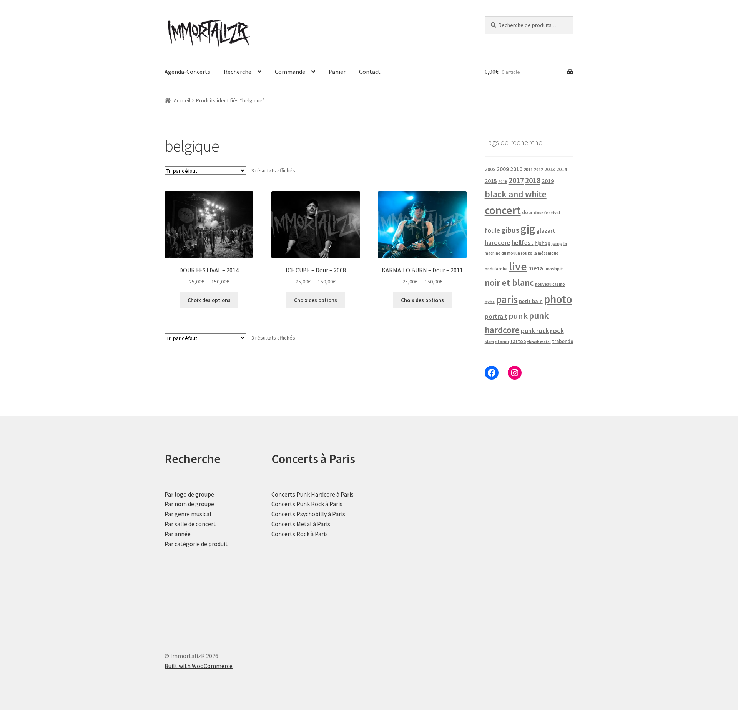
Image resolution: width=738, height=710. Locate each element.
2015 (491, 181)
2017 (516, 180)
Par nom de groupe (189, 504)
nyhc (490, 301)
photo (558, 299)
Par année (178, 534)
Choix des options (209, 300)
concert (503, 210)
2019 (548, 181)
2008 (490, 169)
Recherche (237, 71)
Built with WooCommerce (199, 666)
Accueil (182, 100)
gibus (510, 230)
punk (518, 315)
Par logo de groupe (189, 494)
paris (507, 299)
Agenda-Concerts (187, 71)
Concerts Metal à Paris (300, 524)
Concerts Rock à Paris (299, 534)
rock (557, 330)
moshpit (554, 269)
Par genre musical (188, 514)
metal (536, 268)
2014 (561, 169)
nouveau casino (550, 284)
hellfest (523, 242)
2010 (516, 169)
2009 (503, 169)
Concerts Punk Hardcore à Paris (312, 494)
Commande (290, 71)
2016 (502, 181)
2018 (532, 180)
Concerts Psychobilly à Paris (308, 514)
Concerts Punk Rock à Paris (306, 504)
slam (489, 341)
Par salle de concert (190, 524)
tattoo (518, 341)
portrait (496, 316)
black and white (516, 194)
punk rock (535, 331)
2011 (528, 169)
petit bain (531, 301)
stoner (502, 341)
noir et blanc (509, 282)
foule (492, 230)
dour (527, 212)
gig (527, 229)
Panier (337, 71)
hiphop (542, 243)
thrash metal (539, 341)
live (518, 266)
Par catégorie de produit (196, 544)
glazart (545, 230)
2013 (549, 169)
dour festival (547, 212)
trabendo (562, 341)
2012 (538, 169)
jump (557, 243)
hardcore (497, 242)
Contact (370, 71)
